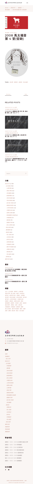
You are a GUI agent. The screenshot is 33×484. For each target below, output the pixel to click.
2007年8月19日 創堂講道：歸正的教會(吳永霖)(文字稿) (16, 270)
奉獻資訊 (7, 426)
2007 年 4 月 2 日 (8, 273)
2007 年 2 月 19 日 (9, 267)
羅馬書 (8, 220)
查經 (20, 303)
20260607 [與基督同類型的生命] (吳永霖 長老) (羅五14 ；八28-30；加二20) (16, 160)
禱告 (16, 305)
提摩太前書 (9, 212)
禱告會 (20, 305)
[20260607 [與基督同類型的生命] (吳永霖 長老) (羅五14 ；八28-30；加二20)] (16, 145)
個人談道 (9, 234)
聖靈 (22, 307)
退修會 (7, 256)
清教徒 (12, 305)
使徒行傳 (9, 190)
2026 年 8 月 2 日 (9, 107)
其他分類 (11, 109)
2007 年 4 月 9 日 (8, 279)
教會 (22, 301)
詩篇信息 (9, 249)
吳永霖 (11, 82)
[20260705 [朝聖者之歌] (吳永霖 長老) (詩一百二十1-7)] (16, 122)
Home (6, 7)
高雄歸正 (7, 356)
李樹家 (16, 303)
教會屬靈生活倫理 (11, 215)
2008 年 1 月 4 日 (6, 22)
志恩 (16, 107)
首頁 (6, 354)
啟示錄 (24, 297)
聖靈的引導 (9, 222)
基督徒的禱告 (10, 205)
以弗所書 (9, 188)
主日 (6, 291)
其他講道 (9, 193)
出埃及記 (9, 237)
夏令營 (6, 299)
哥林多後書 (9, 198)
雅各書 (8, 251)
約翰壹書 (9, 217)
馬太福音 (7, 9)
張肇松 (6, 301)
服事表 (12, 303)
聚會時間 (7, 429)
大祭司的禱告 (10, 208)
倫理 (17, 293)
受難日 (18, 295)
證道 (6, 310)
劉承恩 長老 (12, 295)
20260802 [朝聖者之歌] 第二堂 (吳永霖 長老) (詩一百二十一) (16, 112)
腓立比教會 (9, 225)
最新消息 (7, 259)
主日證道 (7, 109)
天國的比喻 (9, 210)
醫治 (17, 310)
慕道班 (15, 82)
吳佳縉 (22, 295)
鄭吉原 (13, 310)
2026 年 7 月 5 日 (9, 131)
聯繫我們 (7, 431)
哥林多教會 (9, 200)
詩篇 (24, 308)
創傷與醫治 (9, 195)
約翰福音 (9, 244)
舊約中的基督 (10, 247)
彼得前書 (9, 242)
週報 (9, 310)
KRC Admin (14, 32)
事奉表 (15, 291)
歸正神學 (7, 305)
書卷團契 (8, 230)
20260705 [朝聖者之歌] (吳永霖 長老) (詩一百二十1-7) (15, 135)
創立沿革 (8, 358)
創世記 (8, 239)
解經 (21, 308)
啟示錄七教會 (10, 203)
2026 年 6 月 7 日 (9, 155)
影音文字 (13, 7)
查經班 (19, 7)
